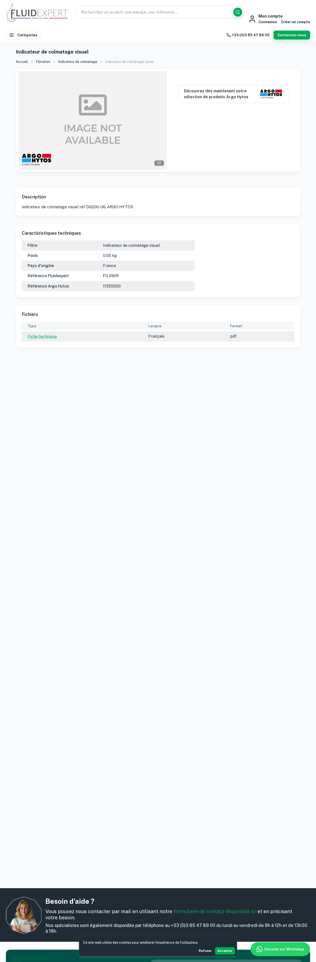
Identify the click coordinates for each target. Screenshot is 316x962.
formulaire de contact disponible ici (214, 911)
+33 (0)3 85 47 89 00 (251, 35)
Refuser (205, 951)
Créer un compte (295, 22)
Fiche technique (42, 336)
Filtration (43, 62)
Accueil (22, 62)
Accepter (225, 951)
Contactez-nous (291, 35)
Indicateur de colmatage (77, 62)
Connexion (267, 22)
